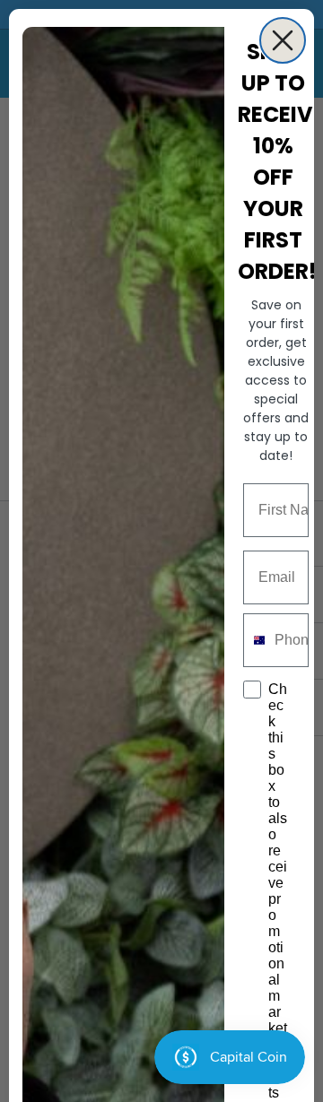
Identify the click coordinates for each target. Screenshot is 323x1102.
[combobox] (255, 640)
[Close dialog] (282, 40)
